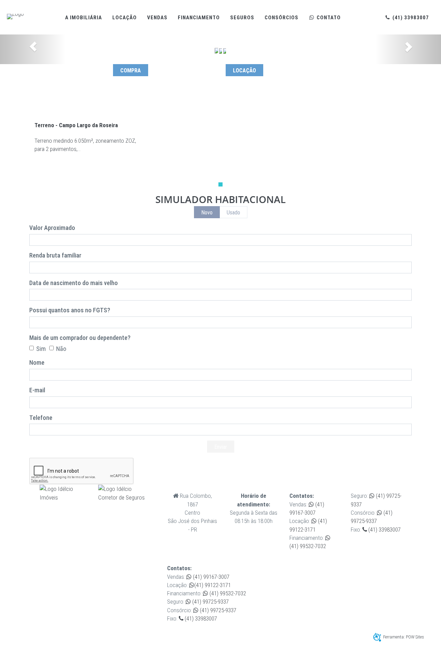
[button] (33, 49)
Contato (328, 17)
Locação (124, 17)
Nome (36, 362)
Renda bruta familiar (55, 255)
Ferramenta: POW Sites (403, 636)
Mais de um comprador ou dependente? (80, 337)
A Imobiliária (83, 17)
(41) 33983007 (410, 17)
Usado (233, 212)
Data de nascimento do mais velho (73, 282)
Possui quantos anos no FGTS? (69, 310)
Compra (130, 70)
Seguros (242, 17)
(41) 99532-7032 (227, 593)
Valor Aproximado (52, 227)
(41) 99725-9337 (210, 601)
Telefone (40, 417)
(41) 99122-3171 (212, 585)
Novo (207, 212)
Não (61, 348)
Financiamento (199, 17)
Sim (41, 348)
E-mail (37, 390)
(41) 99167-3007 (210, 576)
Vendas (157, 17)
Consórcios (281, 17)
